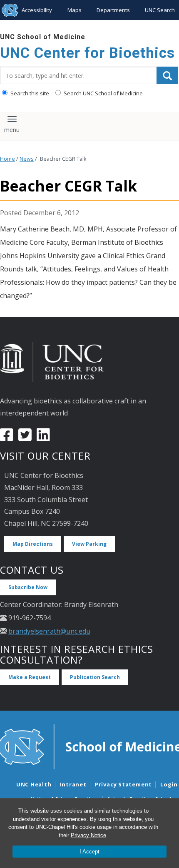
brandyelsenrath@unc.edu (49, 631)
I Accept (89, 851)
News (27, 158)
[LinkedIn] (43, 438)
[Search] (167, 75)
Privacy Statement (123, 784)
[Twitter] (25, 438)
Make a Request (29, 677)
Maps (74, 10)
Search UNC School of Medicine (102, 93)
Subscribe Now (27, 587)
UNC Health (34, 784)
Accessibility (37, 10)
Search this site (29, 93)
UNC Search (160, 10)
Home (7, 158)
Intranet (73, 784)
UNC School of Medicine (42, 37)
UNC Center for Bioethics (87, 53)
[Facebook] (6, 438)
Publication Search (95, 677)
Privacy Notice (88, 835)
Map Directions (32, 543)
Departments (113, 10)
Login (169, 784)
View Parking (89, 543)
